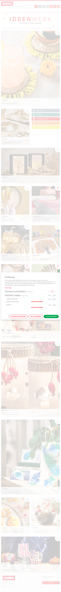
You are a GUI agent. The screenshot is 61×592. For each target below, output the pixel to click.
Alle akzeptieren (51, 316)
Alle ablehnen (35, 316)
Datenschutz (8, 287)
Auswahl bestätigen (18, 316)
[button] (43, 301)
